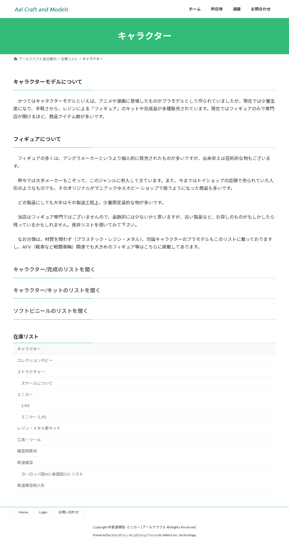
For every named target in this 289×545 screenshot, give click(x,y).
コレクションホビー (35, 360)
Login (43, 512)
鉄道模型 (25, 462)
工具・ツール (29, 439)
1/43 (25, 405)
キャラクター (29, 348)
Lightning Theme (145, 535)
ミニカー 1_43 (33, 416)
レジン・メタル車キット (39, 428)
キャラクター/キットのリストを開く (57, 290)
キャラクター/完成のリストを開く (54, 269)
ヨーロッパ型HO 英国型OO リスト (52, 474)
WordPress (120, 535)
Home (23, 512)
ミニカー (25, 394)
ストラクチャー (31, 371)
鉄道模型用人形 (31, 485)
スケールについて (37, 383)
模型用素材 (27, 451)
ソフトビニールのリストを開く (50, 311)
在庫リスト (26, 336)
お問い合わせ (68, 512)
